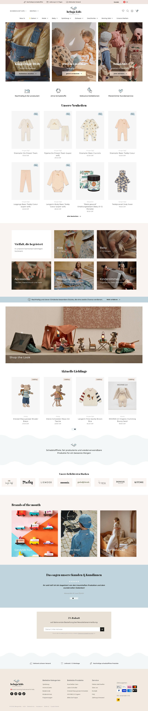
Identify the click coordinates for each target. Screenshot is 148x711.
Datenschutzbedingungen (85, 375)
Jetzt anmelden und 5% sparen (74, 371)
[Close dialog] (100, 331)
